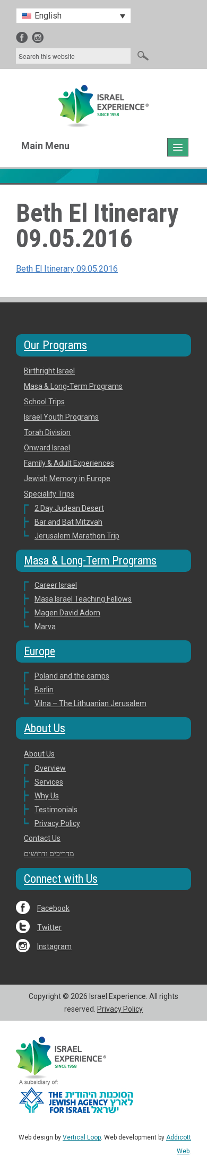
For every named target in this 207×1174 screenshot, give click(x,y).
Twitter (49, 927)
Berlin (44, 689)
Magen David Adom (67, 612)
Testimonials (55, 809)
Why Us (46, 796)
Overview (50, 768)
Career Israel (55, 585)
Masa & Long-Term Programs (73, 386)
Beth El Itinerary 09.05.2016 (67, 269)
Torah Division (47, 432)
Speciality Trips (49, 494)
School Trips (44, 401)
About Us (39, 754)
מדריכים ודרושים (49, 853)
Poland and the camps (71, 676)
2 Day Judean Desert (69, 508)
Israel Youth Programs (61, 417)
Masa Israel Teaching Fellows (83, 599)
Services (48, 782)
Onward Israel (47, 447)
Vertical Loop (82, 1137)
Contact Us (42, 838)
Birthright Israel (49, 371)
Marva (45, 626)
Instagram (54, 946)
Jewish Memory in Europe (67, 478)
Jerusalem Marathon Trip (76, 536)
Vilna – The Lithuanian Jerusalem (90, 703)
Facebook (53, 908)
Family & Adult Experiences (69, 463)
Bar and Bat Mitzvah (68, 522)
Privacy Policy (57, 823)
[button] (73, 15)
